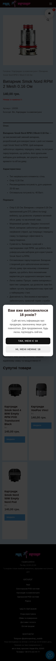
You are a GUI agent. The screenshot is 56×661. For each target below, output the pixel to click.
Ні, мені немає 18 (28, 349)
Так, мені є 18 (28, 341)
